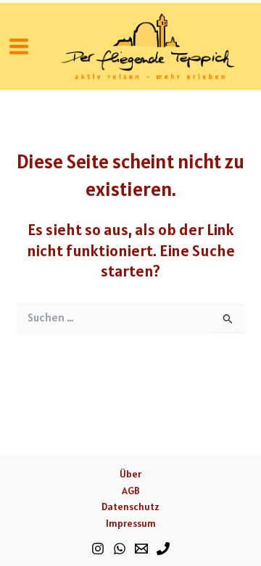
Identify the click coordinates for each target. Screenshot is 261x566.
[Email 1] (141, 548)
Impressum (131, 523)
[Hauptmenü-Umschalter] (19, 46)
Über (130, 473)
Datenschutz (131, 506)
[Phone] (163, 548)
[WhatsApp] (119, 548)
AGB (131, 490)
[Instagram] (97, 548)
